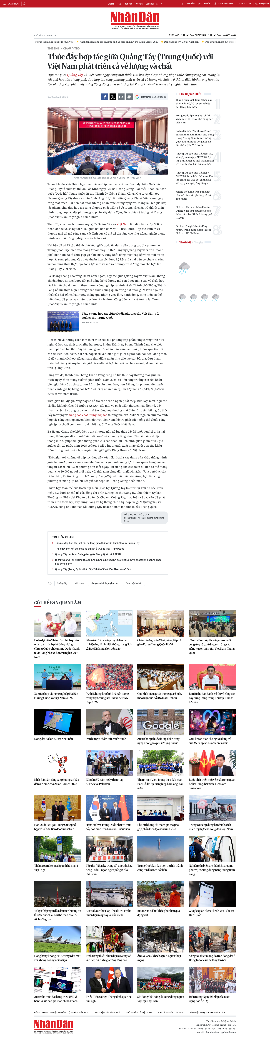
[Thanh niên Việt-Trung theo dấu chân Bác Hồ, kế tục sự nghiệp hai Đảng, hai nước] (160, 763)
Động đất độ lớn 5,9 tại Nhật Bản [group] (176, 41)
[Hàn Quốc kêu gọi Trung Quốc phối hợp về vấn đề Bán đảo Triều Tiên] (57, 808)
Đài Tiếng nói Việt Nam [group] (170, 1012)
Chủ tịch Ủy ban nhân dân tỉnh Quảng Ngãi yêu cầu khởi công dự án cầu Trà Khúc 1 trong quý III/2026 (194, 212)
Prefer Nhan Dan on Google (153, 97)
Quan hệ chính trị (134, 583)
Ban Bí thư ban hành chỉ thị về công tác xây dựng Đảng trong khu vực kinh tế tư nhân (212, 698)
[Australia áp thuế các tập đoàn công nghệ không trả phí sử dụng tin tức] (160, 722)
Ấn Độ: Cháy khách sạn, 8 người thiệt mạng (159, 958)
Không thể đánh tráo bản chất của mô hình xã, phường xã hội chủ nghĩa (194, 195)
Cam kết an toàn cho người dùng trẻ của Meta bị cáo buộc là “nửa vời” (210, 741)
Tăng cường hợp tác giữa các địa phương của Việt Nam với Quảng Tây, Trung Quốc (120, 315)
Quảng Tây (75, 75)
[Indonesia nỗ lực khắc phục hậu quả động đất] (160, 894)
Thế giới (53, 48)
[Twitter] (113, 96)
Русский (139, 3)
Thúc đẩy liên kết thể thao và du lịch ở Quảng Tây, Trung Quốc (89, 548)
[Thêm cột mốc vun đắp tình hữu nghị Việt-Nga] (57, 849)
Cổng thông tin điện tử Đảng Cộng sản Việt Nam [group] (61, 1012)
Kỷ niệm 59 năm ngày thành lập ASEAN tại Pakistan (104, 782)
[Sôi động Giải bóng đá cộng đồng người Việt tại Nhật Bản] (160, 980)
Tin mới (206, 3)
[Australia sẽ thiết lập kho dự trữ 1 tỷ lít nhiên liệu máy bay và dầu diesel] (109, 894)
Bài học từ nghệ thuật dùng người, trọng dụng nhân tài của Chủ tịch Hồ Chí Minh (194, 230)
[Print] (129, 96)
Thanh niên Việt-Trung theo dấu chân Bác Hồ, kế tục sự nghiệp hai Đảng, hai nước (194, 103)
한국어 (159, 3)
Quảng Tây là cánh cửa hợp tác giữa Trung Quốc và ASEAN (88, 554)
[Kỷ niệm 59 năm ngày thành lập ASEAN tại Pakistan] (109, 763)
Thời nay (174, 35)
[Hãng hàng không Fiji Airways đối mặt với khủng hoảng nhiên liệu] (57, 939)
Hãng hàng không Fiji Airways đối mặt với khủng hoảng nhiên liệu (57, 958)
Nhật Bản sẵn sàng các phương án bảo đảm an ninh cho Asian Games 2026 (56, 782)
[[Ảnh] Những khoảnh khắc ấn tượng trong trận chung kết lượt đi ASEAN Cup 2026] (109, 677)
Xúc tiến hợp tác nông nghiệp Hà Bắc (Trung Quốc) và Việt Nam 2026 (56, 696)
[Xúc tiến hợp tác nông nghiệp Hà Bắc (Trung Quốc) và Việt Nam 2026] (57, 677)
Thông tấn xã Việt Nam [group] (139, 1012)
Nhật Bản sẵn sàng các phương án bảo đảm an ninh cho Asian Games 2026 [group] (114, 41)
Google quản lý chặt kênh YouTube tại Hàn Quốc (211, 913)
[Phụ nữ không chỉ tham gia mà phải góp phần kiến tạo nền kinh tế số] (160, 808)
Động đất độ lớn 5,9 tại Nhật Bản (53, 739)
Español (150, 3)
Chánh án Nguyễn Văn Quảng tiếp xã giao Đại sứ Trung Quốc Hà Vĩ (159, 642)
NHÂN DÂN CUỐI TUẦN (194, 35)
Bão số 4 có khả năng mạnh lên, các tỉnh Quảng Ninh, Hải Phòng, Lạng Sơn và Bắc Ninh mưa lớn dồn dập (109, 644)
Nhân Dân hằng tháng (223, 35)
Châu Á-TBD (71, 48)
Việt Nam (123, 224)
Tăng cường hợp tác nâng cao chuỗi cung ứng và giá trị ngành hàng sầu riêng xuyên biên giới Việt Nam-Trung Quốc (212, 646)
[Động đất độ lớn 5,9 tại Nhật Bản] (57, 722)
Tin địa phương (226, 3)
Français (128, 3)
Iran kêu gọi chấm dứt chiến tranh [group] (218, 41)
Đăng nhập (264, 3)
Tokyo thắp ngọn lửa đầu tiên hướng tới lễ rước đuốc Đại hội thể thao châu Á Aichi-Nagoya (57, 915)
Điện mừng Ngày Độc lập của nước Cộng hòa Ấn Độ (209, 999)
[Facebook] (104, 96)
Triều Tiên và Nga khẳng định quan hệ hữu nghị (109, 999)
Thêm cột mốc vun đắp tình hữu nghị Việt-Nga (56, 868)
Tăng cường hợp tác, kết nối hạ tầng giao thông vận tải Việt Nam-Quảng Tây (97, 543)
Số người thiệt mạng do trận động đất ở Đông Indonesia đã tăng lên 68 (212, 958)
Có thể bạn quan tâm (57, 602)
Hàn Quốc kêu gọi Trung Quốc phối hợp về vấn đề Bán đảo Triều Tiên (55, 827)
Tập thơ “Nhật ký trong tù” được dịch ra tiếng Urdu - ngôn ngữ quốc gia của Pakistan (109, 870)
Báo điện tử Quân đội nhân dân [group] (207, 1012)
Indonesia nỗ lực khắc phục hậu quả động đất (158, 913)
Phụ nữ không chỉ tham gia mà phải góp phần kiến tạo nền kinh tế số (158, 827)
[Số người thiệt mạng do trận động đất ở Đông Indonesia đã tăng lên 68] (212, 939)
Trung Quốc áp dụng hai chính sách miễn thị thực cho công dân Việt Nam (194, 119)
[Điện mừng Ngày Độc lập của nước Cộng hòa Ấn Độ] (212, 980)
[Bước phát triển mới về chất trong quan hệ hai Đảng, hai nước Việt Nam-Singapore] (212, 763)
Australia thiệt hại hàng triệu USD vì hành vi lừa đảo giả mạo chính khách (56, 999)
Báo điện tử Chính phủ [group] (107, 1012)
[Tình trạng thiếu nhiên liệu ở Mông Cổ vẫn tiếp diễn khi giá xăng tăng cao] (109, 939)
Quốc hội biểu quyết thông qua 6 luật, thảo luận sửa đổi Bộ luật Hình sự (159, 696)
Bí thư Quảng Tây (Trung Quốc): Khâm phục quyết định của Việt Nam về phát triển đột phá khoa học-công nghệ (108, 561)
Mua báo (190, 3)
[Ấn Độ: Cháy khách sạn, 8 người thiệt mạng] (160, 939)
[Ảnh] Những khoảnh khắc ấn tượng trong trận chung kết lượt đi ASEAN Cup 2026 (107, 698)
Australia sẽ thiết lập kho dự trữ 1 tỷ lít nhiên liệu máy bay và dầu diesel (108, 913)
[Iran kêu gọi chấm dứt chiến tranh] (109, 722)
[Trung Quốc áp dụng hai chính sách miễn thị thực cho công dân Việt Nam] (212, 808)
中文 (119, 3)
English (111, 3)
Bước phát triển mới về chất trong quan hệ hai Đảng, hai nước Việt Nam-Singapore (212, 784)
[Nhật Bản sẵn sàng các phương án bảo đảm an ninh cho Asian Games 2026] (57, 763)
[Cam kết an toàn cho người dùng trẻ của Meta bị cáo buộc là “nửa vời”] (212, 722)
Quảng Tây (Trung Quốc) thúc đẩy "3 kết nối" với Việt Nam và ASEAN (93, 569)
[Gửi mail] (121, 96)
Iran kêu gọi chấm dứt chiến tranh (106, 739)
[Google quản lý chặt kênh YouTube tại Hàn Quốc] (212, 894)
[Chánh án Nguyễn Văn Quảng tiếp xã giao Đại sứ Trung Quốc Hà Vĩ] (160, 623)
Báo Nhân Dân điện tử (135, 20)
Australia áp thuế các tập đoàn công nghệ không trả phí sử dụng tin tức (158, 741)
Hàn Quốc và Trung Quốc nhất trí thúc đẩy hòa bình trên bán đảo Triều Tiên (108, 827)
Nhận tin (246, 3)
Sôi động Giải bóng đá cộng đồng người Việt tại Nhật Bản (160, 999)
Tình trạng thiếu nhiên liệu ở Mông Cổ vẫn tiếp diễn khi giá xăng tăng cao (108, 958)
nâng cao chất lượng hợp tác (88, 415)
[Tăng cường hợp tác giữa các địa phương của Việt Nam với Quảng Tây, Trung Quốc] (63, 321)
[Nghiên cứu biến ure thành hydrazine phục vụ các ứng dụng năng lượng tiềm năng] (212, 849)
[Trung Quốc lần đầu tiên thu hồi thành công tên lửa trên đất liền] (160, 849)
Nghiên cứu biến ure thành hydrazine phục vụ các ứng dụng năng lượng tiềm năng (212, 870)
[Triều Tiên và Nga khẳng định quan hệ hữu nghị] (109, 980)
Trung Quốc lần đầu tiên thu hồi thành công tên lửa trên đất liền (160, 868)
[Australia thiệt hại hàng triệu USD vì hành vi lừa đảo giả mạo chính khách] (57, 980)
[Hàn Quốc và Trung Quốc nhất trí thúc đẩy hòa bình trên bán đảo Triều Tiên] (109, 808)
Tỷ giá (198, 242)
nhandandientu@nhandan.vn (220, 1032)
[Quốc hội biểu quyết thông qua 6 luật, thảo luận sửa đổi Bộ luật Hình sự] (160, 677)
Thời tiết (185, 242)
